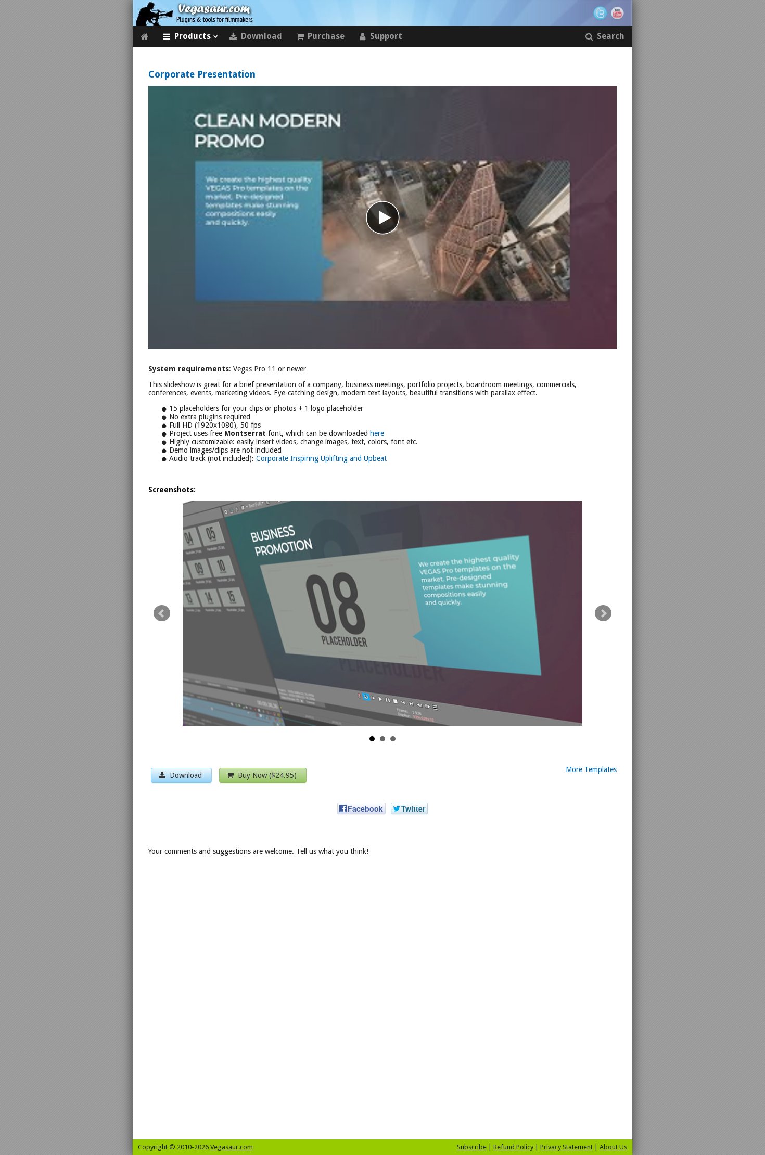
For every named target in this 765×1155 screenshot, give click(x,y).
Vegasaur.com (231, 1147)
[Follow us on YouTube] (618, 13)
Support (386, 36)
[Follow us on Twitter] (600, 13)
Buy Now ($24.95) (266, 775)
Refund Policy (513, 1147)
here (377, 433)
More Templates (591, 769)
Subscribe (472, 1147)
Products (192, 36)
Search (610, 36)
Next (603, 613)
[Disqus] (382, 1001)
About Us (613, 1147)
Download (261, 36)
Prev (162, 613)
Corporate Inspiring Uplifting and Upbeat (321, 458)
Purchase (326, 36)
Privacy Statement (566, 1147)
